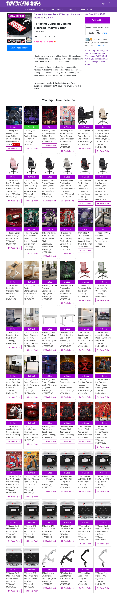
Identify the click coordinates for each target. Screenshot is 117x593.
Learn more (99, 45)
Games (43, 9)
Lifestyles (72, 9)
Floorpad (38, 17)
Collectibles (30, 9)
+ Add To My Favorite (45, 42)
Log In (103, 3)
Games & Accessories (45, 14)
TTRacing (64, 14)
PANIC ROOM (86, 9)
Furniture (75, 14)
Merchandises (57, 9)
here (105, 33)
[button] (110, 3)
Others (49, 17)
